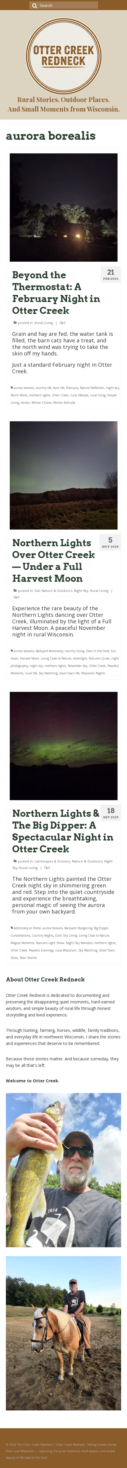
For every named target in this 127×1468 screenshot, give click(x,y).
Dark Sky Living (66, 935)
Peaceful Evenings (41, 950)
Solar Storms (28, 958)
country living (74, 651)
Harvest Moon (29, 658)
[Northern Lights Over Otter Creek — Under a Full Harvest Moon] (64, 474)
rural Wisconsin (65, 950)
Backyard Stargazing (78, 928)
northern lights (39, 395)
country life (43, 388)
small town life (69, 673)
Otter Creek (60, 395)
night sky (112, 388)
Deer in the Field (97, 651)
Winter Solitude (64, 403)
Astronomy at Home (27, 928)
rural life (31, 673)
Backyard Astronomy (49, 651)
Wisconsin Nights (93, 673)
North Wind (19, 395)
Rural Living (44, 322)
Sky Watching (48, 673)
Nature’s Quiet (99, 658)
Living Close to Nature (56, 658)
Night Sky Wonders (79, 943)
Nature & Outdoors (57, 590)
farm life (58, 388)
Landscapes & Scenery (52, 861)
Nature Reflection (92, 388)
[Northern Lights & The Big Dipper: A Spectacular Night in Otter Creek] (64, 745)
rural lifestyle (79, 395)
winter (25, 403)
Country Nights (42, 935)
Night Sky (81, 590)
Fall (37, 590)
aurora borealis (24, 388)
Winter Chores (41, 403)
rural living (97, 395)
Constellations (20, 935)
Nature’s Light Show (50, 943)
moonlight (80, 658)
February (72, 388)
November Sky (77, 666)
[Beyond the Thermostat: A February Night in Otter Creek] (64, 206)
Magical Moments (22, 943)
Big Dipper (101, 928)
